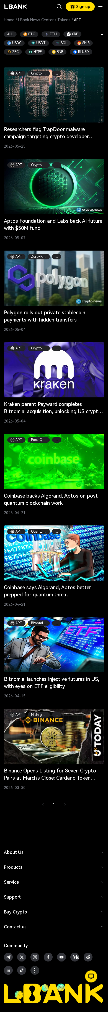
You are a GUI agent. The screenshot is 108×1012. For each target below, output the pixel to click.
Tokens (63, 20)
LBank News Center (36, 20)
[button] (91, 976)
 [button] (59, 7)
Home (9, 20)
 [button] (102, 35)
